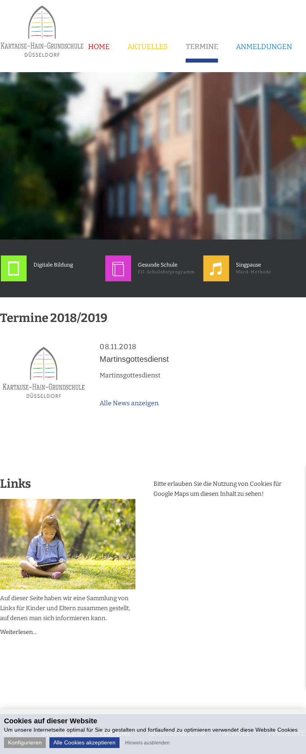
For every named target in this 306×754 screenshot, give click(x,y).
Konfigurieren (25, 742)
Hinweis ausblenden (147, 743)
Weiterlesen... (18, 632)
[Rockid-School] (14, 279)
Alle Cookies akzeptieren (84, 742)
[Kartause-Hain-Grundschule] (44, 59)
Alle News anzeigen (129, 403)
